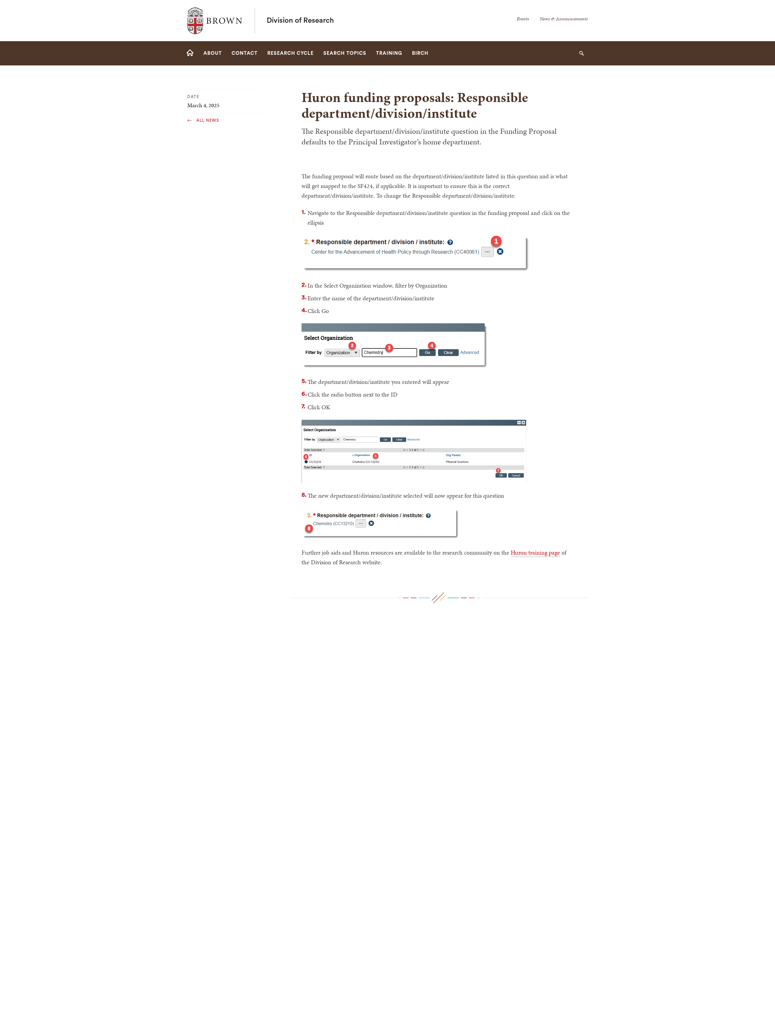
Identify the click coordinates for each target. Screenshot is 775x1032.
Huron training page (535, 552)
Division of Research (300, 20)
